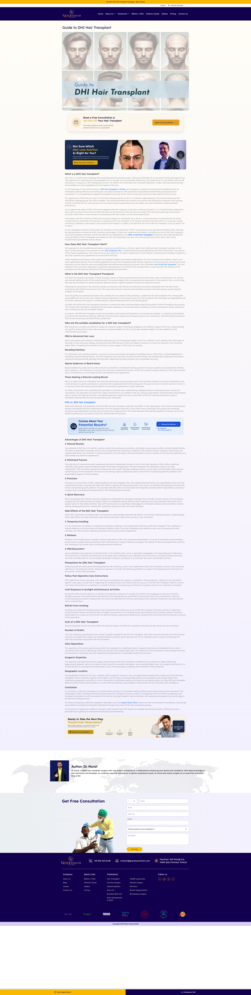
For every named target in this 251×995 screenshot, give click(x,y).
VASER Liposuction (137, 879)
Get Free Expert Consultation (86, 162)
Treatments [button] (123, 14)
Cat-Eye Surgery (113, 883)
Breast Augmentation (138, 890)
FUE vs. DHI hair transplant (80, 402)
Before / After (138, 14)
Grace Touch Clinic (129, 702)
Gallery (165, 14)
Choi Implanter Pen (113, 250)
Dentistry (133, 886)
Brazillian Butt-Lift (114, 894)
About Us (67, 879)
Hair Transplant (113, 879)
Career (163, 5)
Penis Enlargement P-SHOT (114, 899)
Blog (65, 883)
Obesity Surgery (136, 883)
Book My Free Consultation (82, 732)
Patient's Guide (152, 14)
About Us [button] (109, 14)
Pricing (173, 14)
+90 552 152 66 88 (176, 5)
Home (100, 14)
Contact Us (183, 14)
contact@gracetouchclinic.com (135, 861)
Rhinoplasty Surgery (138, 894)
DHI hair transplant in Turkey (112, 189)
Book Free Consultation (164, 122)
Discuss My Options (168, 424)
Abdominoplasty (113, 886)
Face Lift (110, 890)
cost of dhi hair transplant (165, 264)
